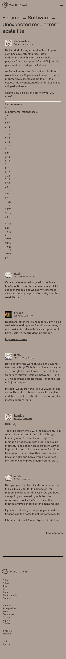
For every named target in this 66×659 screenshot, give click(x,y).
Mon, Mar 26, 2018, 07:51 (24, 277)
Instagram (7, 631)
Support (7, 621)
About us (7, 606)
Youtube (7, 634)
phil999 (18, 313)
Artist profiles (9, 609)
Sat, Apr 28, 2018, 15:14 (23, 316)
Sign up (6, 644)
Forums (12, 17)
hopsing (19, 415)
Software (39, 17)
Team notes (8, 615)
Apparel (6, 598)
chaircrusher (21, 41)
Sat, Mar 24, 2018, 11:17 (23, 44)
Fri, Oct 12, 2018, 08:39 (23, 479)
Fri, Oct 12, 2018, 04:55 (23, 419)
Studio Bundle (10, 595)
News (5, 612)
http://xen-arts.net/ (16, 339)
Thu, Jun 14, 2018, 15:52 (24, 358)
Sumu (5, 592)
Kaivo (5, 586)
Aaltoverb (7, 583)
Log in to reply (54, 533)
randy (17, 273)
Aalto (5, 580)
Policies (6, 624)
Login (5, 641)
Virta (5, 589)
